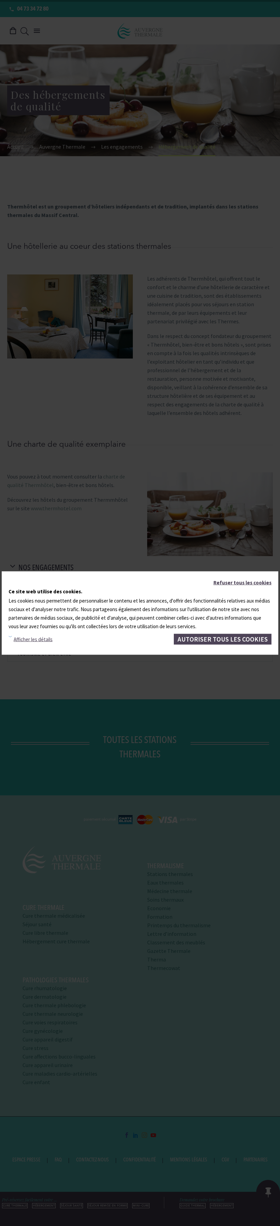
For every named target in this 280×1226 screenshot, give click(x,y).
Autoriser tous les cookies (223, 639)
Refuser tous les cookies (242, 582)
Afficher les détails (33, 639)
